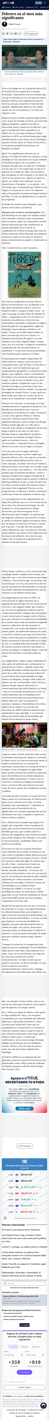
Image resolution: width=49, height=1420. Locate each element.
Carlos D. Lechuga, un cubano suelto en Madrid (24, 1247)
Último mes (36, 1347)
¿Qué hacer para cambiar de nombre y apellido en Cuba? (18, 1316)
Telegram (16, 41)
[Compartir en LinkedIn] (15, 33)
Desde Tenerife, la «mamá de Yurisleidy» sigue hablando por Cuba (24, 1265)
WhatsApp (7, 41)
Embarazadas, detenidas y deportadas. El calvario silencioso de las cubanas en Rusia (22, 1274)
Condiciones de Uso (35, 1410)
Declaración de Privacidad (16, 1410)
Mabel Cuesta (14, 24)
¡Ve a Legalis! (24, 1325)
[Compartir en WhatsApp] (3, 33)
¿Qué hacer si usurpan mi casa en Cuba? (14, 1319)
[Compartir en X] (11, 33)
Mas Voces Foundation (34, 1396)
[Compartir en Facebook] (7, 33)
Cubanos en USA (32, 7)
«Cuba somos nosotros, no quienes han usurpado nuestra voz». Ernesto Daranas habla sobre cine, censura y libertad (24, 1255)
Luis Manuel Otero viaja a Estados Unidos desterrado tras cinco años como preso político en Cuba (24, 1238)
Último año (24, 1347)
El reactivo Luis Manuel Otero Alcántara (21, 1229)
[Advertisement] (24, 79)
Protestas (7, 7)
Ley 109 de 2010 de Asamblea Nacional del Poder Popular (22, 1301)
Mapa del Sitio (20, 1416)
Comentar (31, 33)
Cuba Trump (19, 7)
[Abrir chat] (43, 1405)
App (40, 3)
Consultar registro (24, 1387)
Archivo (31, 1416)
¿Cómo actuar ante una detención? (12, 1313)
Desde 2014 (13, 1347)
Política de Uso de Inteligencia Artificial (24, 1413)
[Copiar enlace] (19, 33)
